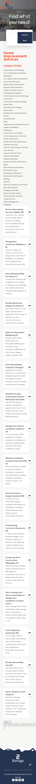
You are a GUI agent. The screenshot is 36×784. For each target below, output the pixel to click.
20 (25, 725)
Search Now (25, 38)
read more (29, 212)
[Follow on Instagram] (19, 780)
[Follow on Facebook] (13, 780)
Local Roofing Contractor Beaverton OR (15, 528)
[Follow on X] (16, 780)
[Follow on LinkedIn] (23, 780)
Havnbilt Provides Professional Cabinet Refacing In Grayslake (15, 397)
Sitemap (18, 777)
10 (22, 725)
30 (29, 725)
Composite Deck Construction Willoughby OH (12, 560)
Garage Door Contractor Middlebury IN (15, 244)
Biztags (17, 774)
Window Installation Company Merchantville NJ (16, 461)
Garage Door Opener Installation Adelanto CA (14, 429)
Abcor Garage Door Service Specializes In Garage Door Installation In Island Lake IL (15, 598)
